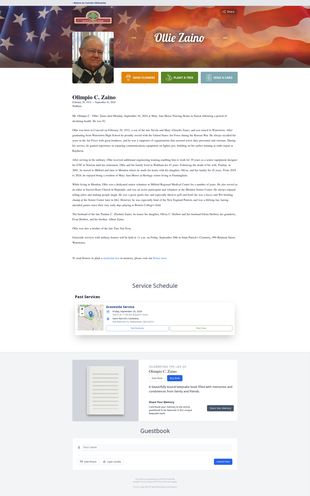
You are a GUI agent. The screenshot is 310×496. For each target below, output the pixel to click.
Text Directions (137, 328)
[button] (91, 314)
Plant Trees (201, 328)
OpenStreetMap (158, 486)
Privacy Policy (146, 481)
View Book (157, 378)
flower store (160, 258)
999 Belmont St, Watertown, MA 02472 (133, 321)
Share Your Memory (220, 408)
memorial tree (111, 258)
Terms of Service (163, 481)
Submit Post (223, 461)
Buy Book (175, 378)
